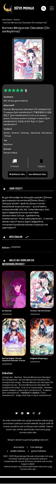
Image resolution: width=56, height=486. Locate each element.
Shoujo (7, 135)
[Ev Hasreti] (14, 289)
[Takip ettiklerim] (41, 161)
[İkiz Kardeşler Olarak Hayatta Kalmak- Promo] (14, 336)
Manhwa (18, 377)
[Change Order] (27, 237)
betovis (36, 482)
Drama (15, 132)
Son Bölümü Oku (37, 174)
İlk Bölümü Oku (17, 174)
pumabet (19, 482)
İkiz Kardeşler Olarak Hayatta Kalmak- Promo (13, 359)
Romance (47, 132)
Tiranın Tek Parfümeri (40, 311)
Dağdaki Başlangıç (39, 358)
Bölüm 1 (6, 247)
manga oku (7, 377)
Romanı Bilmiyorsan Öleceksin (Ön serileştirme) (25, 22)
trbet (28, 482)
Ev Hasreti (6, 311)
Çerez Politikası (38, 451)
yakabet (7, 482)
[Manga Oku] (18, 8)
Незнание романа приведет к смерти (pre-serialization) (27, 388)
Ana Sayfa (7, 19)
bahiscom (48, 482)
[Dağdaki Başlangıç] (42, 336)
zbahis (48, 479)
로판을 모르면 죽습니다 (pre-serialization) (33, 395)
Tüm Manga (36, 447)
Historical (35, 132)
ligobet (25, 479)
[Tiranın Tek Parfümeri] (42, 289)
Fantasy (25, 132)
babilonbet (36, 479)
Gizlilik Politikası (17, 451)
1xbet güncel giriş (11, 479)
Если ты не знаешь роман (32, 387)
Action (17, 19)
